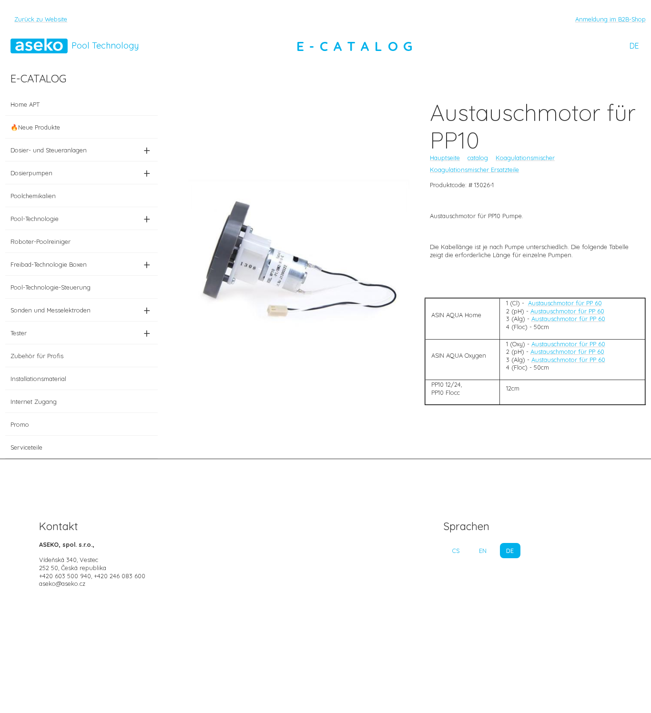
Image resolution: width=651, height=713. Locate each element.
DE (634, 45)
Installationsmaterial (38, 378)
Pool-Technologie (80, 218)
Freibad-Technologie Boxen (80, 264)
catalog (478, 157)
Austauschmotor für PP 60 (565, 303)
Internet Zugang (33, 401)
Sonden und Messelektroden (80, 310)
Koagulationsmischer (525, 157)
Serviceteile (26, 447)
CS (455, 550)
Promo (19, 424)
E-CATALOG (356, 46)
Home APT (25, 104)
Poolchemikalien (33, 196)
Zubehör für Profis (36, 356)
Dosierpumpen (80, 173)
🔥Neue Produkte (35, 127)
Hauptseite (445, 157)
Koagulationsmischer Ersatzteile (474, 169)
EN (483, 550)
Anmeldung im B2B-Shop (610, 19)
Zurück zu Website (40, 19)
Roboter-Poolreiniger (40, 241)
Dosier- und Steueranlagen (80, 150)
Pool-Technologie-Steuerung (50, 287)
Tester (80, 333)
